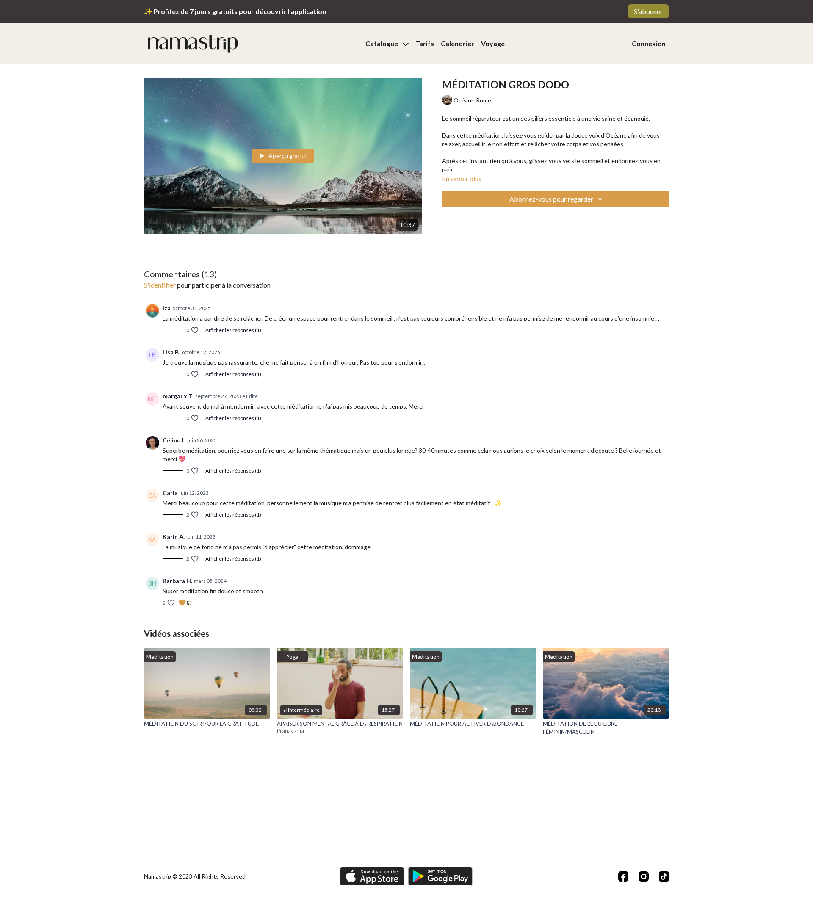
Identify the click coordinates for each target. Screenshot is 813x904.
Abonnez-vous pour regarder (551, 199)
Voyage (493, 43)
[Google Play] (440, 876)
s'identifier (160, 285)
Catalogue (382, 43)
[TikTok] (664, 876)
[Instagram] (644, 876)
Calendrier (457, 43)
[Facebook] (623, 876)
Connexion (649, 43)
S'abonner (648, 11)
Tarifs (424, 43)
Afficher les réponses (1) (233, 330)
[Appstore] (372, 876)
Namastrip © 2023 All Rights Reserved (195, 876)
